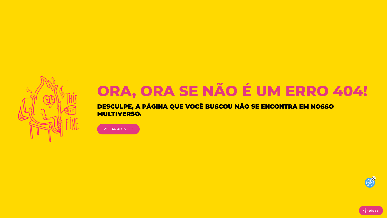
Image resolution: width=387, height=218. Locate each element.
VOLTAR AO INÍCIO (118, 129)
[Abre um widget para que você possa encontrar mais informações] (371, 211)
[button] (373, 178)
